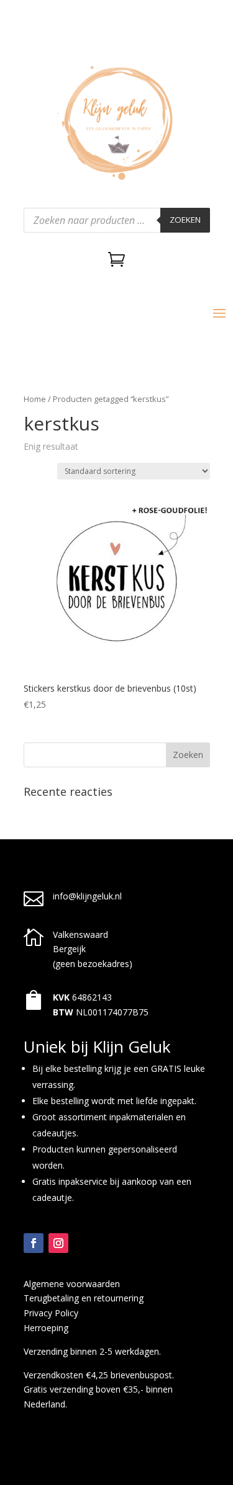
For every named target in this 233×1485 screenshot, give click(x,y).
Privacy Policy (51, 1313)
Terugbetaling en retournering (84, 1298)
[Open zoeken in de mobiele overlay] (117, 220)
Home (35, 398)
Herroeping (46, 1328)
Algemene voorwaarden (72, 1284)
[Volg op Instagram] (58, 1243)
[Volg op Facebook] (33, 1243)
